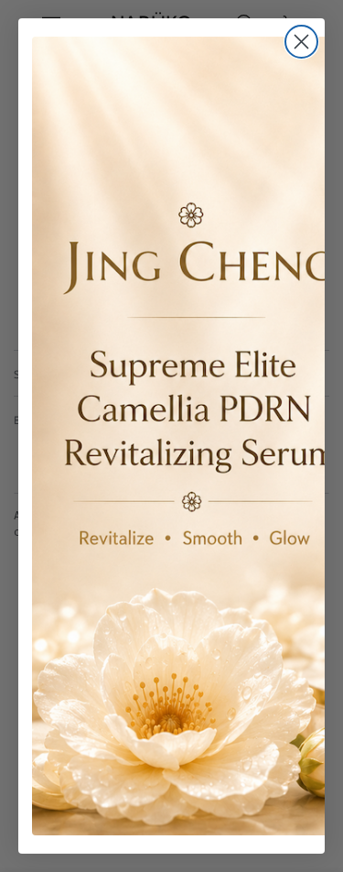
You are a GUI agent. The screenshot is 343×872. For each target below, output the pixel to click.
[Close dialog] (301, 42)
